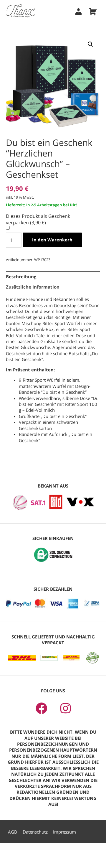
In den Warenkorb (52, 240)
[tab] (53, 276)
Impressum (64, 832)
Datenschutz (35, 832)
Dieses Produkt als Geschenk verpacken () (38, 219)
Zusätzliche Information (32, 287)
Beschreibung (21, 276)
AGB (12, 832)
